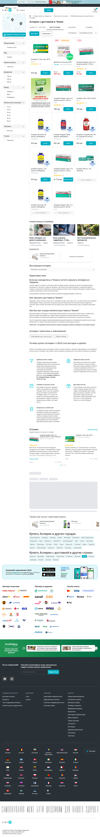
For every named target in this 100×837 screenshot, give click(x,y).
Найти (49, 10)
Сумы (61, 544)
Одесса (32, 544)
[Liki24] (7, 822)
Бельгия (32, 556)
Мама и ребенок (73, 717)
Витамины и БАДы (74, 702)
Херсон (32, 548)
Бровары (45, 537)
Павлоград (40, 544)
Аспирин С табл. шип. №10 (40, 59)
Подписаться (53, 672)
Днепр (60, 537)
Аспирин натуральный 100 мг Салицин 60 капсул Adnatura (86, 136)
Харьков (91, 544)
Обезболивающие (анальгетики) (82, 16)
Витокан (74, 521)
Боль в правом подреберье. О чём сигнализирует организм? (64, 239)
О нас (69, 7)
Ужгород (77, 544)
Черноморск (77, 548)
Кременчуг (48, 541)
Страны (28, 699)
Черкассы (51, 548)
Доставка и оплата (40, 7)
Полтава (49, 544)
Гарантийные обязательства (53, 696)
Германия (33, 560)
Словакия (69, 556)
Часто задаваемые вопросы (57, 7)
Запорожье (75, 537)
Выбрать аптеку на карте (15, 34)
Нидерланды (50, 556)
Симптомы (71, 736)
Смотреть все (93, 429)
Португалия (60, 556)
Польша (91, 556)
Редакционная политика (51, 699)
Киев (40, 541)
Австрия (48, 560)
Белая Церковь (35, 537)
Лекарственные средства (42, 16)
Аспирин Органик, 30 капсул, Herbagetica (38, 206)
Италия (40, 560)
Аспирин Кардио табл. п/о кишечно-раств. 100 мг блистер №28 (85, 64)
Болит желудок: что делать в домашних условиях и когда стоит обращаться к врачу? (38, 239)
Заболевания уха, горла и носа (41, 336)
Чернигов (59, 548)
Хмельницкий (41, 548)
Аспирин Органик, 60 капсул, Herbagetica (38, 135)
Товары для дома (73, 720)
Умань (84, 544)
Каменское (33, 541)
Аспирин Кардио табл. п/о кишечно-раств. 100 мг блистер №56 (63, 171)
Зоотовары (71, 726)
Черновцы (68, 548)
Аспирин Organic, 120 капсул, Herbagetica (38, 170)
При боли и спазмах (61, 16)
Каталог (22, 7)
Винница (53, 537)
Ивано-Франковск (87, 537)
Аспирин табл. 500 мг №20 (86, 98)
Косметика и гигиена (74, 699)
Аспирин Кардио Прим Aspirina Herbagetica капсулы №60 (62, 136)
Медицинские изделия (75, 708)
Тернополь (69, 544)
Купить (46, 73)
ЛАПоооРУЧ (72, 723)
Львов (82, 541)
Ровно (56, 544)
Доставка (34, 33)
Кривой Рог (57, 541)
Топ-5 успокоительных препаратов (86, 239)
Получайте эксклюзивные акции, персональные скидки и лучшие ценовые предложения (39, 666)
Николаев (89, 541)
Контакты (30, 7)
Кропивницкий (67, 541)
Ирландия (41, 556)
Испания (55, 560)
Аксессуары (71, 733)
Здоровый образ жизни (75, 730)
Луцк (76, 541)
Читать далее (33, 459)
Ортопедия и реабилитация (76, 714)
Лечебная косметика (74, 705)
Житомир (67, 537)
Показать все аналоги (76, 256)
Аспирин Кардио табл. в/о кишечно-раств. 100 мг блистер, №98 (63, 100)
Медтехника (71, 711)
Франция (77, 556)
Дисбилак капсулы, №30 (63, 62)
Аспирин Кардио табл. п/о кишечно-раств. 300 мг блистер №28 (63, 207)
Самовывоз (46, 33)
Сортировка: (72, 33)
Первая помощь (61, 336)
